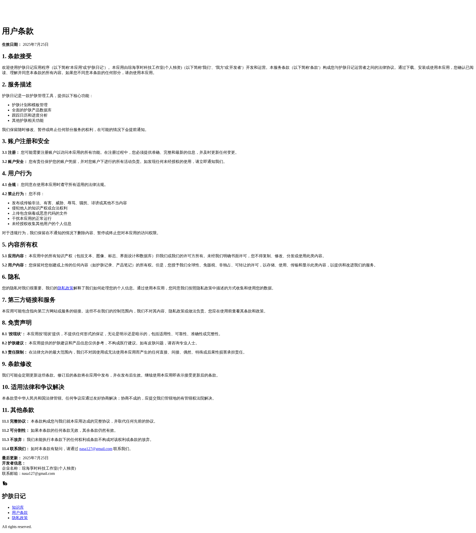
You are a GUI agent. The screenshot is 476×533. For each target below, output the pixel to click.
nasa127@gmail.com (95, 449)
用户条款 (20, 512)
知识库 (18, 507)
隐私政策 (65, 288)
